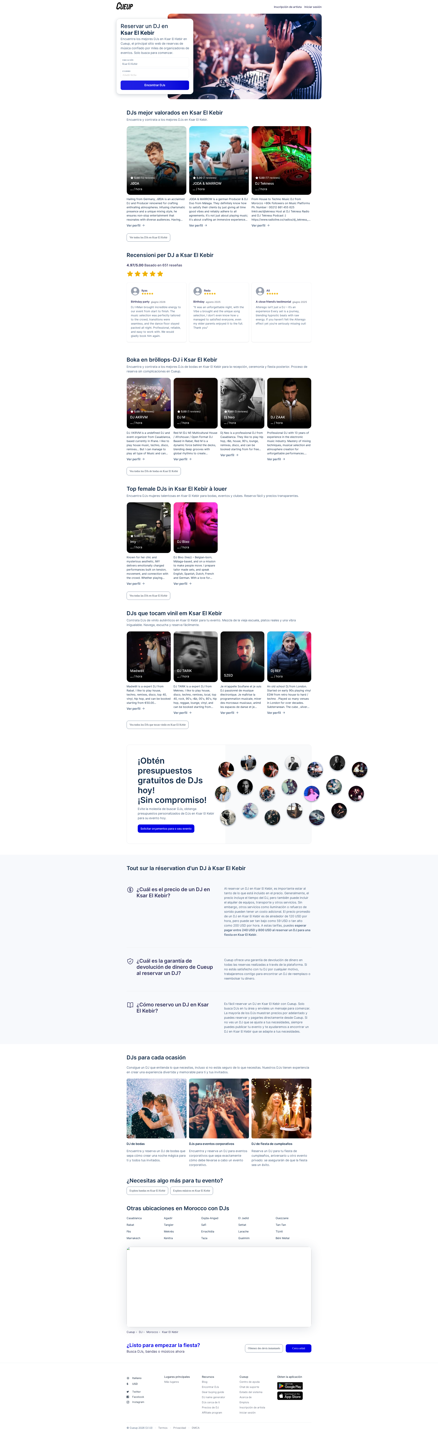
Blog (204, 1381)
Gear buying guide (213, 1392)
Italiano (136, 1378)
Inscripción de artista (288, 7)
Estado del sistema (251, 1392)
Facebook (138, 1396)
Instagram (138, 1402)
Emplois (244, 1402)
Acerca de (246, 1397)
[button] (148, 237)
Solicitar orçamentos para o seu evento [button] (166, 828)
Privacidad (179, 1427)
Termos (163, 1427)
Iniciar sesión (313, 7)
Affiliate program (212, 1412)
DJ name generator (213, 1397)
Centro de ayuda (250, 1381)
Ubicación (127, 60)
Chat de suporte (249, 1387)
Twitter (136, 1391)
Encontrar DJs (210, 1387)
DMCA (195, 1427)
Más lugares (171, 1381)
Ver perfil (133, 225)
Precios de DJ (210, 1407)
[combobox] (139, 63)
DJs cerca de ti (211, 1402)
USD (132, 1383)
